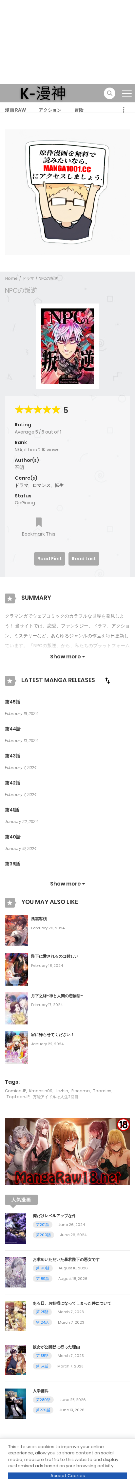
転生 (59, 485)
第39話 (12, 864)
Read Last (84, 558)
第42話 (12, 783)
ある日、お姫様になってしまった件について (72, 1303)
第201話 (42, 1224)
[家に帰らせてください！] (16, 1047)
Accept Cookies (67, 1475)
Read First (49, 558)
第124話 (42, 1322)
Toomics (102, 1091)
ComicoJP (15, 1091)
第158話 (42, 1355)
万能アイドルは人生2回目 (55, 1097)
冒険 (79, 110)
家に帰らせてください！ (52, 1034)
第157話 (42, 1366)
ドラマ (28, 278)
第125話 (42, 1311)
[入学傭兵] (15, 1403)
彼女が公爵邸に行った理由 (56, 1347)
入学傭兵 (40, 1390)
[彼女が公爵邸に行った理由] (15, 1359)
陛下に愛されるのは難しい (54, 956)
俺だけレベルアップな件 (54, 1215)
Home (11, 278)
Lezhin (62, 1091)
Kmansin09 (40, 1091)
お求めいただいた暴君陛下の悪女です (66, 1259)
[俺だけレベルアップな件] (15, 1228)
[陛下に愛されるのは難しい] (16, 969)
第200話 (43, 1234)
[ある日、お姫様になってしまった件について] (15, 1315)
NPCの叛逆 (48, 278)
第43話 (12, 756)
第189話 (42, 1278)
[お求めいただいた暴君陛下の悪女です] (15, 1272)
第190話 (42, 1268)
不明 (19, 467)
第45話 (12, 702)
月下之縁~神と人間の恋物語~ (57, 995)
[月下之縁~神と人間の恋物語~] (16, 1008)
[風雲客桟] (16, 930)
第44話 (13, 729)
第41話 (12, 810)
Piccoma (80, 1091)
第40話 (13, 837)
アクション (50, 110)
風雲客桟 (39, 918)
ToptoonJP (18, 1097)
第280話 (43, 1399)
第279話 (43, 1410)
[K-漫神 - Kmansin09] (43, 93)
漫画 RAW (15, 110)
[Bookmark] (39, 523)
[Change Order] (107, 680)
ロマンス (41, 485)
